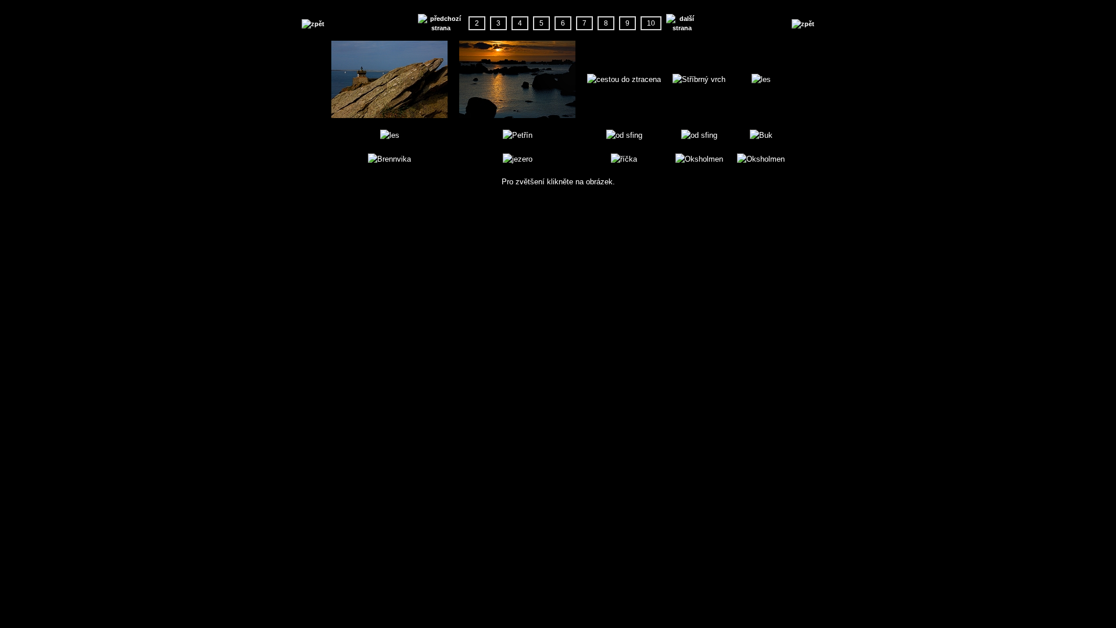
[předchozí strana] (441, 23)
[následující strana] (682, 23)
